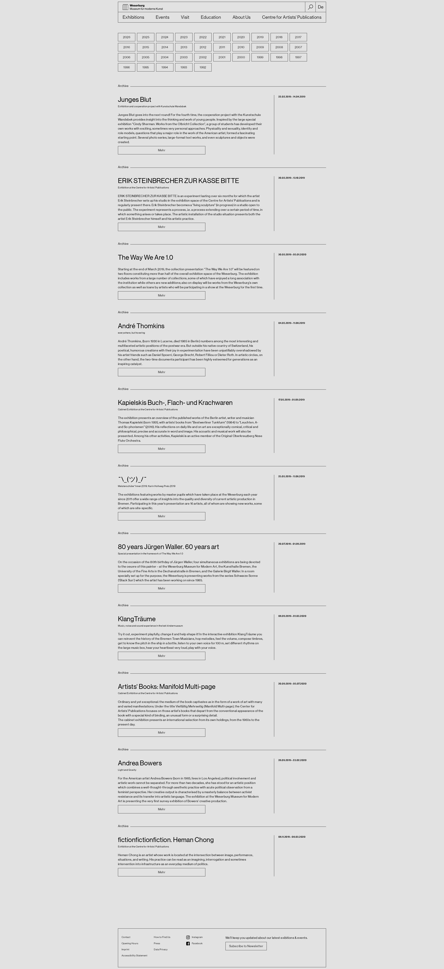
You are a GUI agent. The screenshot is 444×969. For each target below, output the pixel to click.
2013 (184, 47)
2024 (164, 37)
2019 (260, 37)
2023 (184, 37)
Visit (185, 17)
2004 (165, 57)
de (321, 7)
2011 (222, 47)
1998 (279, 57)
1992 (203, 67)
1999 (260, 57)
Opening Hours (130, 943)
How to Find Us (162, 937)
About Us (242, 17)
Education (211, 17)
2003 (184, 57)
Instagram (197, 937)
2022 (203, 37)
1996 (126, 67)
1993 (184, 67)
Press (157, 943)
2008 (279, 47)
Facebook (197, 943)
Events (162, 17)
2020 (241, 37)
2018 (279, 37)
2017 (298, 37)
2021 (222, 37)
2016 (126, 47)
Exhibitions (133, 17)
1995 (145, 67)
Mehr (161, 150)
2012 (203, 47)
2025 (146, 37)
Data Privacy (161, 949)
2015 (145, 47)
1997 (298, 57)
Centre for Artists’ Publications (291, 17)
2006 (126, 57)
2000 (241, 57)
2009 (260, 47)
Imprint (125, 949)
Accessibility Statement (134, 955)
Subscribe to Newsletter (246, 946)
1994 (164, 67)
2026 (126, 37)
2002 (203, 57)
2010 (241, 47)
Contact (126, 937)
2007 (298, 47)
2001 (222, 57)
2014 (164, 47)
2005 (146, 57)
